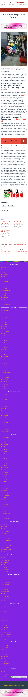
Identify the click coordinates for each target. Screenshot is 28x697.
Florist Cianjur (4, 404)
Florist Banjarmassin (5, 587)
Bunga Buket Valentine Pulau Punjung (19, 222)
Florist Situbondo (4, 504)
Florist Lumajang (4, 463)
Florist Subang (4, 424)
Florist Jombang (4, 456)
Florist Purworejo (4, 361)
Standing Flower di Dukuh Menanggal (21, 251)
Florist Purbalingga (5, 358)
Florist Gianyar (4, 659)
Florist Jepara (4, 333)
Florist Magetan (4, 467)
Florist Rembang (4, 363)
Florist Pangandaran (5, 277)
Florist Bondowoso (5, 449)
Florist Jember (4, 453)
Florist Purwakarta (5, 422)
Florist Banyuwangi (5, 440)
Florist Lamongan (5, 460)
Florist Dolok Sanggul (5, 558)
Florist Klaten (4, 342)
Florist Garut (3, 408)
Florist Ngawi (4, 481)
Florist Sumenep (4, 506)
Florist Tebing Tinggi (5, 571)
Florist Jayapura (4, 674)
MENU (24, 10)
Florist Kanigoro (4, 444)
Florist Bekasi (4, 399)
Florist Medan (4, 533)
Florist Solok (4, 524)
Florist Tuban (4, 511)
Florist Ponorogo (4, 493)
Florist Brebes (4, 288)
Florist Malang (4, 470)
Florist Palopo (4, 620)
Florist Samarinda (5, 584)
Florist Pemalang (4, 356)
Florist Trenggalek (5, 286)
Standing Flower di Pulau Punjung (5, 231)
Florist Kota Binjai (5, 560)
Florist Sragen (4, 365)
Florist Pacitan (4, 483)
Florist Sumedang (5, 429)
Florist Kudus (4, 345)
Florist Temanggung (5, 372)
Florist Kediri (4, 458)
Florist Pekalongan (5, 352)
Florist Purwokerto (5, 312)
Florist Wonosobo (5, 377)
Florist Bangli (4, 654)
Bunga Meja (9, 244)
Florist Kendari (4, 609)
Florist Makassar (4, 611)
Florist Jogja (3, 295)
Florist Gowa (4, 629)
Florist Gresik (4, 451)
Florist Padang (4, 526)
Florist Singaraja (4, 645)
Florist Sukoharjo (4, 281)
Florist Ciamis (4, 394)
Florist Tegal (3, 370)
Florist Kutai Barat (5, 596)
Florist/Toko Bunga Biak (6, 676)
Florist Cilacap (4, 279)
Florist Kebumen (4, 274)
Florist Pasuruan (4, 488)
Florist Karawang (4, 413)
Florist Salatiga (4, 384)
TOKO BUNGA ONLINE (14, 2)
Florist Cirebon (4, 406)
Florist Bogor (4, 293)
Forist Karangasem (5, 649)
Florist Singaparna (5, 431)
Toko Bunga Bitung (5, 639)
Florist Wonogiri (4, 375)
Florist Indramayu (5, 411)
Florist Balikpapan (5, 577)
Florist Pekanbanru (5, 531)
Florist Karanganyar (5, 290)
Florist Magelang (4, 354)
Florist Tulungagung (5, 513)
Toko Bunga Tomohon (6, 634)
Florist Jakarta (4, 302)
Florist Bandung (4, 297)
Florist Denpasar (4, 647)
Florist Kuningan (4, 415)
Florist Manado (4, 613)
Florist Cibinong (4, 283)
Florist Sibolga (4, 567)
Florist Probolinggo (5, 495)
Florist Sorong (4, 671)
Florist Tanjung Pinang (6, 545)
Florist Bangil (4, 490)
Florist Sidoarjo (4, 502)
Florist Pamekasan (5, 486)
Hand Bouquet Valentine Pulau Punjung (7, 222)
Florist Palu (3, 606)
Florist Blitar (3, 442)
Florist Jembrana (4, 661)
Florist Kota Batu (4, 516)
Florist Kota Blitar (5, 518)
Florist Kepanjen (4, 472)
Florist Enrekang (4, 625)
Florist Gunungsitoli (5, 562)
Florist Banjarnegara (5, 310)
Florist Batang (4, 317)
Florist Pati (3, 267)
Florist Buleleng (4, 656)
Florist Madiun (4, 270)
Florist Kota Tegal (5, 388)
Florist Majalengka (5, 417)
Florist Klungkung (5, 663)
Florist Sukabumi (4, 427)
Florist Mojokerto (4, 474)
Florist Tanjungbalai (5, 569)
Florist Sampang (4, 499)
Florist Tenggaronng (5, 594)
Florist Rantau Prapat (5, 564)
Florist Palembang (5, 547)
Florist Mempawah (5, 598)
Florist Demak (4, 329)
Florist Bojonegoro (5, 447)
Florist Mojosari (4, 476)
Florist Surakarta (4, 386)
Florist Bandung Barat (6, 401)
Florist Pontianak (4, 580)
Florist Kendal (4, 340)
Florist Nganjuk (4, 479)
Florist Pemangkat (5, 600)
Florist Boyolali (4, 322)
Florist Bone (3, 618)
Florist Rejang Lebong (6, 540)
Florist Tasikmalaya (5, 304)
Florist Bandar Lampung (6, 549)
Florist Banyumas (5, 315)
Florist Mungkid (4, 347)
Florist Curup (4, 535)
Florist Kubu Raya (5, 591)
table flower (13, 68)
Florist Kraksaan (4, 497)
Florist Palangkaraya (5, 582)
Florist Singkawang (5, 589)
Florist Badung (4, 652)
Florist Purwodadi (5, 331)
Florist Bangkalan (5, 437)
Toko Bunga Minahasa (6, 632)
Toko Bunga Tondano (5, 636)
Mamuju (3, 616)
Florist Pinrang (4, 623)
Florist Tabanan (4, 665)
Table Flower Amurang (6, 250)
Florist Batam (4, 542)
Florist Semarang (5, 299)
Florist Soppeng (4, 627)
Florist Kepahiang (5, 538)
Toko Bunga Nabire (5, 678)
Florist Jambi (4, 529)
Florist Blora (3, 272)
